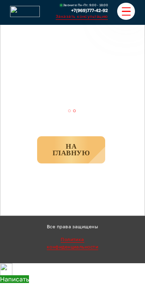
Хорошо (119, 281)
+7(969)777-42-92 (89, 10)
